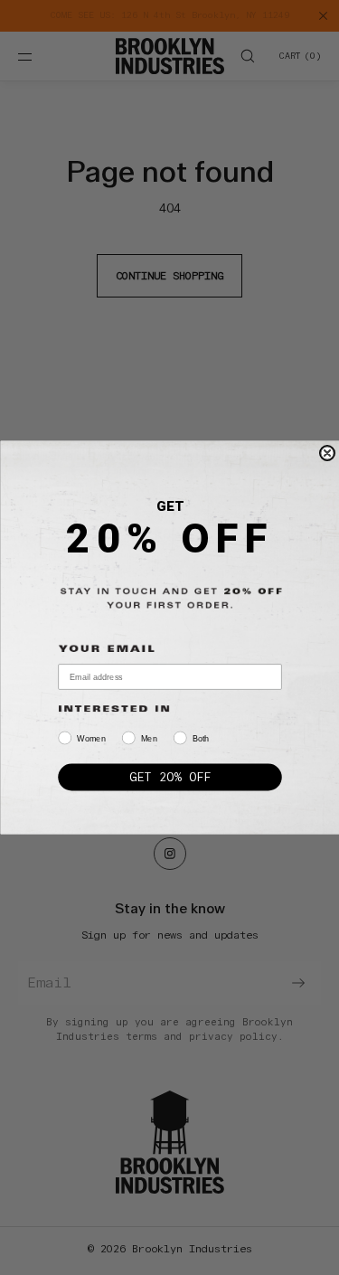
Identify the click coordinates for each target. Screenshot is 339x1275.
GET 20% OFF (169, 776)
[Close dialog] (327, 453)
